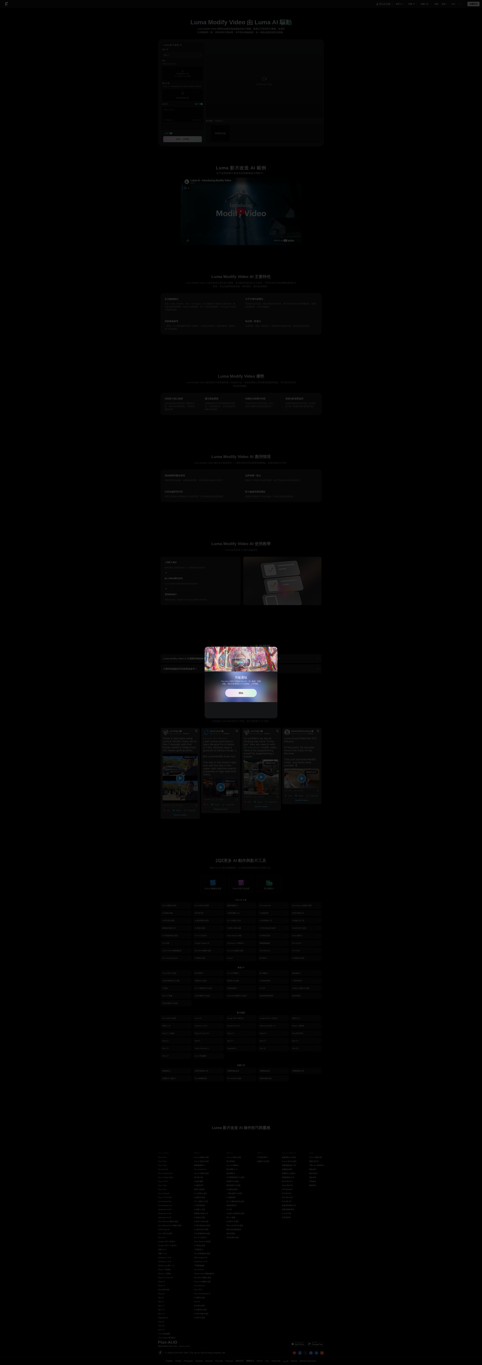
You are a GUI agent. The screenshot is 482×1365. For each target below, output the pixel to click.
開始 (241, 693)
